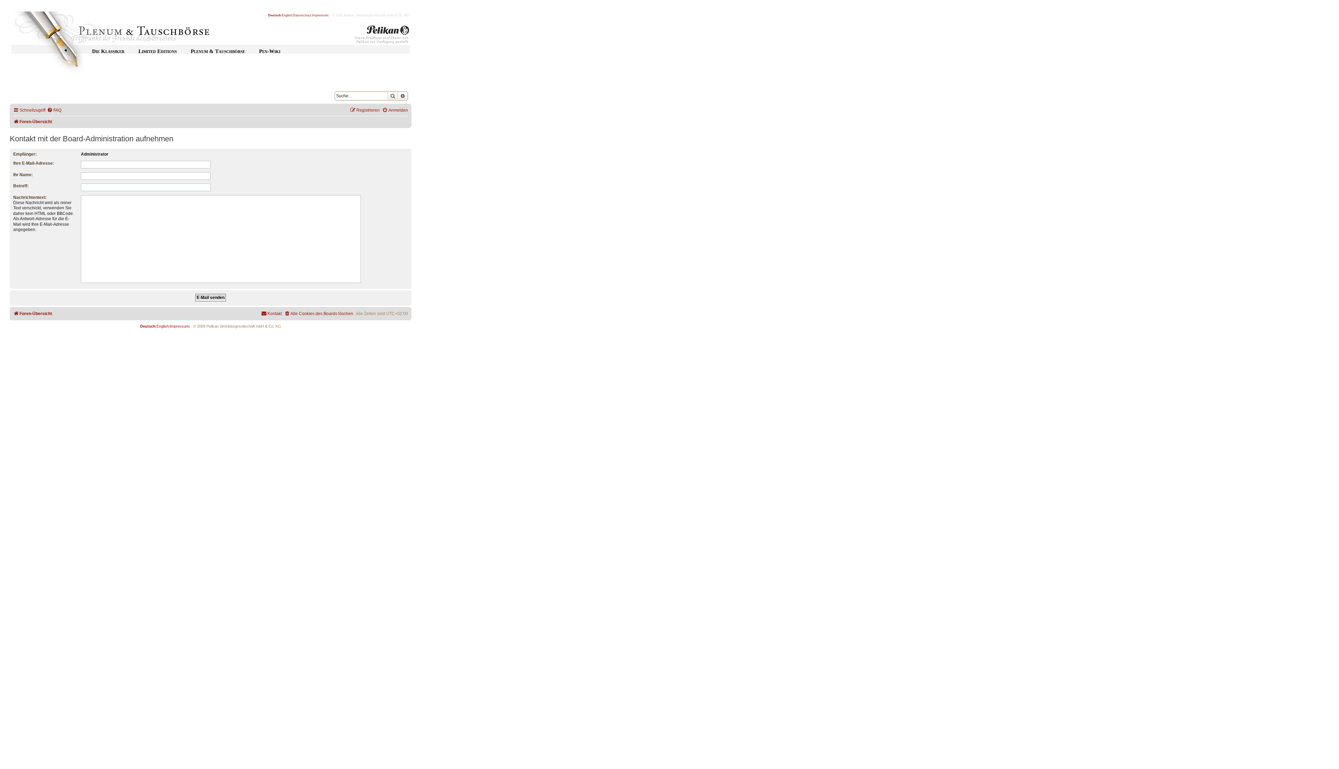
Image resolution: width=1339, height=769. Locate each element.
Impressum (320, 15)
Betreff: (21, 186)
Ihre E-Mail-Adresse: (33, 163)
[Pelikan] (382, 35)
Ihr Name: (23, 174)
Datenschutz (302, 15)
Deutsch (274, 15)
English (287, 15)
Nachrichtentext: (30, 197)
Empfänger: (25, 154)
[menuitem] (54, 110)
